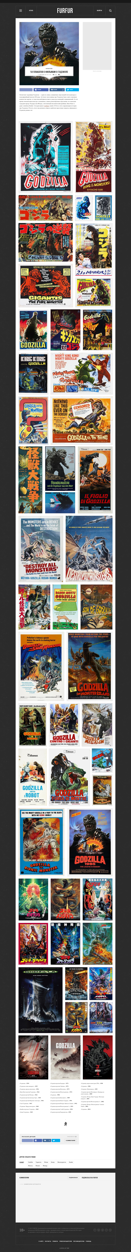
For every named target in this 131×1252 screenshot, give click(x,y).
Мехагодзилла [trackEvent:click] (62, 1162)
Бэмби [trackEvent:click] (71, 1162)
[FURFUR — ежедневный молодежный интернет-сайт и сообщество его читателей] (65, 10)
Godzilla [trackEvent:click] (30, 1162)
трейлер (46, 106)
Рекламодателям (78, 1241)
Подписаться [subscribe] (73, 1177)
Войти (99, 10)
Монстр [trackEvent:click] (30, 1165)
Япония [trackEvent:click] (38, 1165)
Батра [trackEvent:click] (52, 1162)
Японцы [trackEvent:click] (45, 1165)
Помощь (88, 1241)
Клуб (31, 10)
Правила (55, 1241)
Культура (49, 68)
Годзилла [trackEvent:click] (38, 1162)
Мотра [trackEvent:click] (46, 1162)
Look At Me (64, 1248)
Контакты (48, 1241)
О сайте (41, 1241)
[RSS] (110, 1230)
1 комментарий (70, 1140)
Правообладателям (65, 1241)
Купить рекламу (97, 71)
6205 (56, 74)
